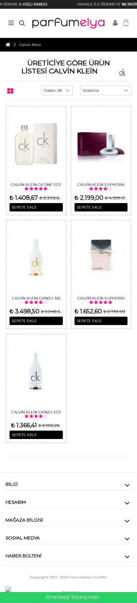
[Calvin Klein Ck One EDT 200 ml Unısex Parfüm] (36, 144)
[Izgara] (10, 91)
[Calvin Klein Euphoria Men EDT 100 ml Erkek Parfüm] (101, 258)
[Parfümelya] (68, 23)
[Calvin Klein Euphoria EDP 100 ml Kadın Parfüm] (101, 144)
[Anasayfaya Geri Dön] (7, 44)
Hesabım (15, 502)
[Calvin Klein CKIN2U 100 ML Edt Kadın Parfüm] (36, 258)
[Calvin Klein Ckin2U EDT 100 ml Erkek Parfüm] (36, 371)
